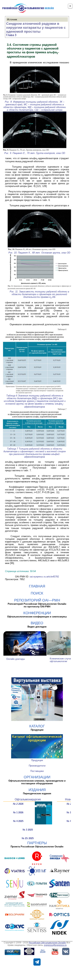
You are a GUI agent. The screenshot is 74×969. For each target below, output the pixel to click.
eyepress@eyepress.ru (55, 945)
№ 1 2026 (18, 812)
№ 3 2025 (28, 829)
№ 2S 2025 (28, 838)
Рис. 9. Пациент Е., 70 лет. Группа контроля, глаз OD (34, 153)
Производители (37, 765)
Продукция (37, 760)
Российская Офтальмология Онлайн (47, 942)
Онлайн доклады (15, 659)
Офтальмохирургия (28, 799)
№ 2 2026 (18, 804)
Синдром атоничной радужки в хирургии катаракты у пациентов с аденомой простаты (36, 27)
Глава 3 (11, 35)
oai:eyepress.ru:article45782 (44, 576)
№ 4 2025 (18, 821)
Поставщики (37, 771)
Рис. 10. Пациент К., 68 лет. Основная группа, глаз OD (39, 252)
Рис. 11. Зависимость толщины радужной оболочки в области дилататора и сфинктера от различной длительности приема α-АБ (39, 294)
